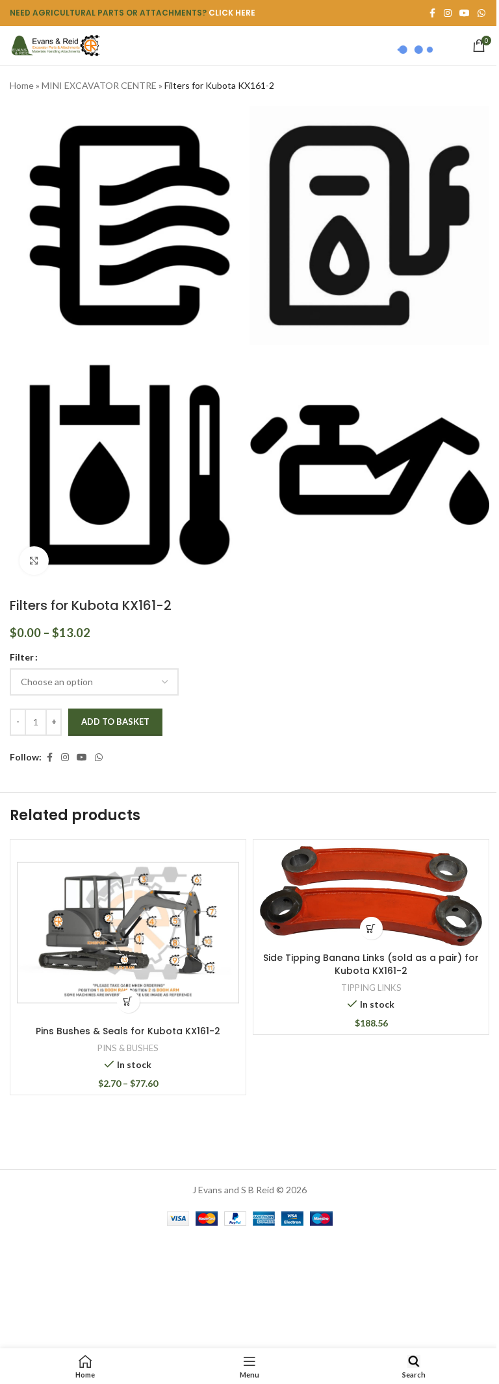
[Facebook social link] (49, 757)
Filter (22, 656)
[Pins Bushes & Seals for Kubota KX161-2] (128, 932)
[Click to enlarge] (34, 561)
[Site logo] (55, 44)
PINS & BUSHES (128, 1048)
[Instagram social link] (65, 757)
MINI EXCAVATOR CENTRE (99, 85)
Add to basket (115, 721)
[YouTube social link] (82, 757)
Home (22, 85)
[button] (371, 928)
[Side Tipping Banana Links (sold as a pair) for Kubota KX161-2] (371, 896)
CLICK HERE (232, 12)
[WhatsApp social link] (481, 13)
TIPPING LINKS (371, 987)
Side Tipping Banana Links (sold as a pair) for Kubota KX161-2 (371, 964)
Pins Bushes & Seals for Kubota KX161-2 (128, 1031)
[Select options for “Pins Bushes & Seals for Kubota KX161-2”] (128, 1001)
